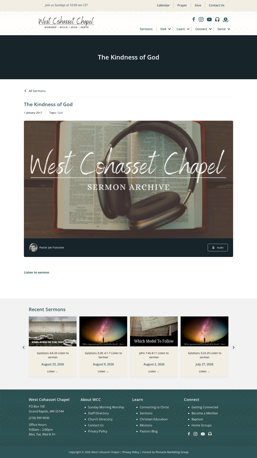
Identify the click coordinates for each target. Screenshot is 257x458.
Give (198, 5)
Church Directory (100, 419)
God (60, 112)
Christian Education (154, 419)
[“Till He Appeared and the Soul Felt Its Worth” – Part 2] (103, 331)
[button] (169, 29)
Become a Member (205, 413)
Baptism (197, 419)
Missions (146, 425)
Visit (163, 29)
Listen (52, 371)
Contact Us (216, 5)
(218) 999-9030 (39, 418)
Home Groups (202, 425)
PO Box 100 (37, 406)
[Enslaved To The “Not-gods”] (53, 331)
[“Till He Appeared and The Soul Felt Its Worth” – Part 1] (204, 331)
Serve (221, 29)
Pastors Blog (149, 431)
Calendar (163, 5)
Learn (181, 29)
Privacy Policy (97, 431)
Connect (201, 29)
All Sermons (37, 91)
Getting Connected (205, 407)
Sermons (146, 29)
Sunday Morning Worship (106, 407)
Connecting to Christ (154, 407)
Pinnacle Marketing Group (172, 452)
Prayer (182, 5)
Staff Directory (98, 413)
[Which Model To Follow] (154, 331)
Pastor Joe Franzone (51, 247)
